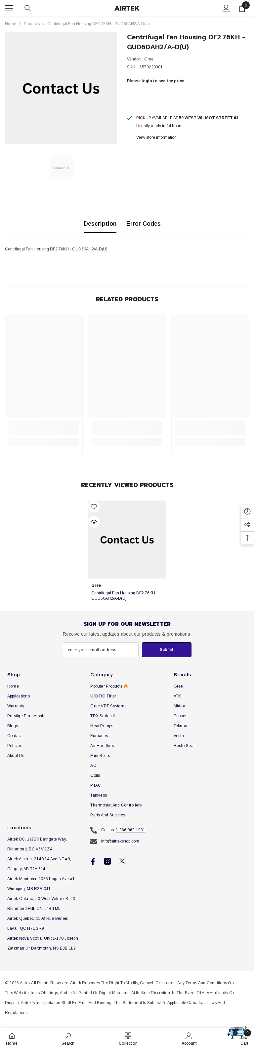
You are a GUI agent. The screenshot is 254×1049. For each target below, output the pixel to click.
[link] (44, 432)
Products (32, 23)
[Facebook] (93, 861)
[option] (61, 88)
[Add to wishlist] (94, 506)
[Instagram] (107, 861)
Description (100, 223)
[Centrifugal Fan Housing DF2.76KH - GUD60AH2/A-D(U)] (127, 540)
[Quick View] (94, 522)
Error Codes (143, 223)
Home (10, 23)
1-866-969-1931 (130, 830)
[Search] (28, 8)
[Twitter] (122, 861)
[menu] (9, 8)
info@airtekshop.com (120, 841)
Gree (148, 59)
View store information (156, 137)
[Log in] (226, 8)
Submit (166, 649)
